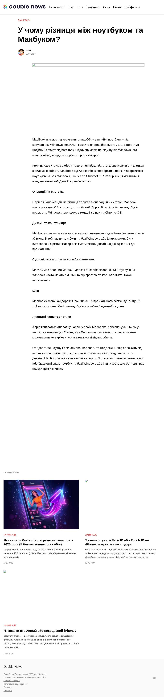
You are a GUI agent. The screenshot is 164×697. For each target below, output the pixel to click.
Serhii (28, 51)
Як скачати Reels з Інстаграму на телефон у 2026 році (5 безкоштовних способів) (38, 542)
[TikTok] (159, 678)
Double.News (13, 666)
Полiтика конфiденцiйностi (16, 684)
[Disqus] (88, 419)
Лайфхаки (24, 20)
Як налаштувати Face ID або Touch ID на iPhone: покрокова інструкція (117, 542)
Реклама (7, 687)
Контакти (8, 690)
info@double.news (12, 680)
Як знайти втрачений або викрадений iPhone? (40, 630)
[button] (159, 7)
